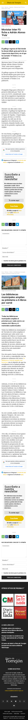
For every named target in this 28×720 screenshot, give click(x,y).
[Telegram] (17, 41)
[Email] (13, 41)
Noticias (6, 7)
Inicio (3, 7)
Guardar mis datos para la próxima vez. (15, 260)
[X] (10, 41)
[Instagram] (7, 701)
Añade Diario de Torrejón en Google (14, 154)
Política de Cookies (7, 713)
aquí (22, 162)
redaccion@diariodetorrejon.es (14, 690)
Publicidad (16, 713)
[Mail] (11, 701)
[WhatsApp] (3, 41)
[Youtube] (14, 705)
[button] (2, 3)
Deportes (11, 7)
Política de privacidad (17, 711)
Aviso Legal (7, 711)
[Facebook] (6, 41)
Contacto (23, 713)
